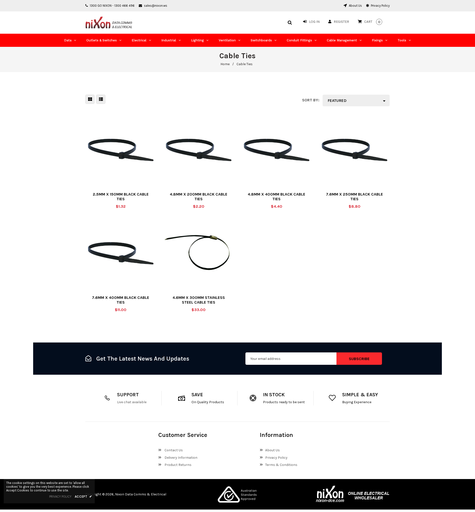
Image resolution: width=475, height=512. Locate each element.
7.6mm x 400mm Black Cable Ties (120, 300)
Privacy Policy (380, 5)
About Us (355, 5)
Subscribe (359, 358)
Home (225, 64)
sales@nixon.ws (155, 5)
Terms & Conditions (281, 465)
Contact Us (173, 450)
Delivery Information (180, 457)
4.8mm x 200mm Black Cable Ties (198, 196)
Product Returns (177, 465)
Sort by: (310, 100)
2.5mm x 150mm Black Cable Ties (121, 196)
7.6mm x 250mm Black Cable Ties (354, 196)
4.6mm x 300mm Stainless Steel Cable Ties (198, 300)
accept (83, 496)
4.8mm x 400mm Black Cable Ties (276, 196)
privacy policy (60, 496)
